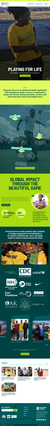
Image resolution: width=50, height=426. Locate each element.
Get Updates (6, 407)
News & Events (39, 0)
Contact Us (25, 411)
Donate (47, 0)
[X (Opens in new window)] (39, 419)
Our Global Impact (39, 3)
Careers (25, 415)
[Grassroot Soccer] (6, 3)
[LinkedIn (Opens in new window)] (41, 419)
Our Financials (26, 409)
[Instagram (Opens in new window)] (43, 419)
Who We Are (46, 3)
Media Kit (47, 363)
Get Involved (44, 0)
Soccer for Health (30, 3)
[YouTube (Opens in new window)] (45, 419)
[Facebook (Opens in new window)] (37, 419)
